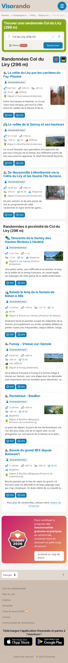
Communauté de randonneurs (18, 622)
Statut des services (24, 656)
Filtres (19, 45)
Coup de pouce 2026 (13, 611)
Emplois (6, 599)
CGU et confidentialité (13, 588)
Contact (6, 617)
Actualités (7, 605)
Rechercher (53, 45)
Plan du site (8, 594)
